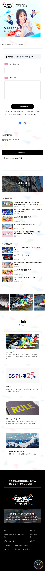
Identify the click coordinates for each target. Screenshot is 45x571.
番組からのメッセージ (19, 251)
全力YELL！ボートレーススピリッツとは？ (15, 536)
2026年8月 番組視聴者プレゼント (24, 270)
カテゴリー (33, 541)
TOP (3, 44)
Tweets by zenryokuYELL (13, 158)
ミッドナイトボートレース (22, 255)
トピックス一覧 (34, 536)
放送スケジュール (9, 541)
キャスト (32, 530)
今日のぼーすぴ (18, 266)
